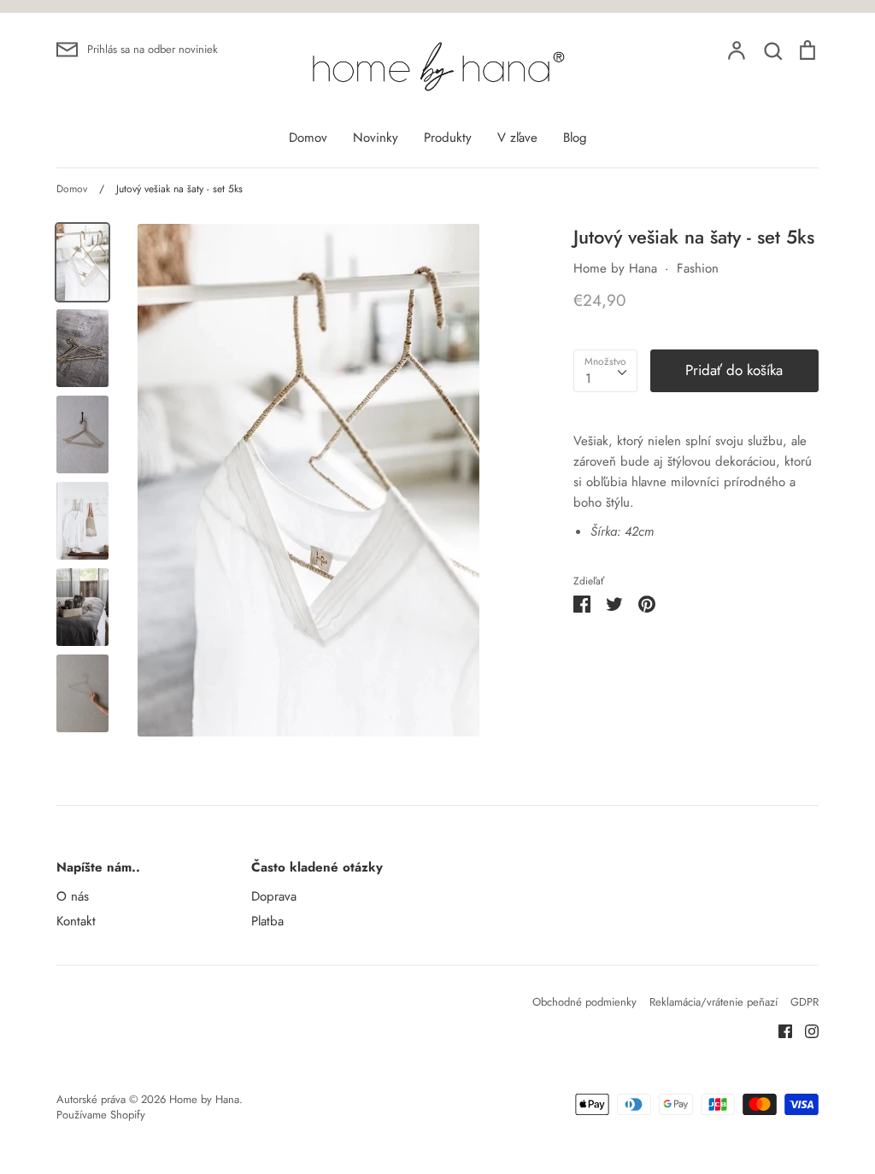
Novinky (375, 137)
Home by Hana (615, 268)
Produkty (448, 137)
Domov (308, 137)
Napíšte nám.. (98, 867)
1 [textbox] (588, 378)
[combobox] (605, 370)
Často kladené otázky (317, 867)
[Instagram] (805, 1030)
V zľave (517, 137)
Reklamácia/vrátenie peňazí (713, 1002)
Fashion (698, 268)
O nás (72, 896)
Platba (267, 921)
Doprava (274, 896)
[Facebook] (779, 1030)
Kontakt (76, 921)
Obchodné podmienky (584, 1002)
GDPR (804, 1002)
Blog (575, 137)
